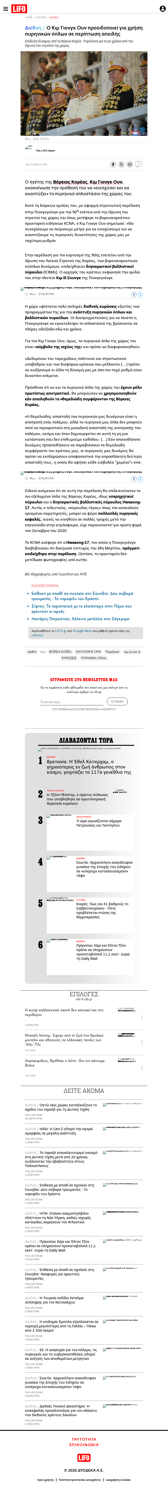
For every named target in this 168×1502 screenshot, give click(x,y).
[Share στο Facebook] (134, 294)
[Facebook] (136, 130)
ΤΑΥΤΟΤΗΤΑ (84, 1439)
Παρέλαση (112, 652)
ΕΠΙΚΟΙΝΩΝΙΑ (84, 1445)
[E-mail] (129, 164)
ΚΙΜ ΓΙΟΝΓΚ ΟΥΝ (88, 652)
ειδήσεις (37, 635)
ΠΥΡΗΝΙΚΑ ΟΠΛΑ (93, 658)
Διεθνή (54, 17)
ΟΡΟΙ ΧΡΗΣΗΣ (60, 709)
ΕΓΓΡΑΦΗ (117, 701)
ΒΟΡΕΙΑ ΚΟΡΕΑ (60, 652)
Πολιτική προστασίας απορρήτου (80, 1479)
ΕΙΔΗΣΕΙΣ (41, 17)
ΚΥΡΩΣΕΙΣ (69, 658)
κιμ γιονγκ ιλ (132, 652)
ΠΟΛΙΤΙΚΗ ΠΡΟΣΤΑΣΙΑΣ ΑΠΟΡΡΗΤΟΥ (95, 709)
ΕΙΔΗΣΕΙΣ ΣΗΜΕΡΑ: (45, 586)
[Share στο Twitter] (140, 294)
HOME (28, 17)
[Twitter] (142, 130)
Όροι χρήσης (45, 1479)
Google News (82, 631)
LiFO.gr (60, 631)
